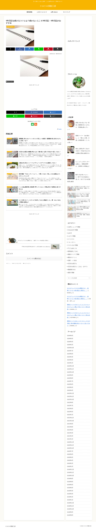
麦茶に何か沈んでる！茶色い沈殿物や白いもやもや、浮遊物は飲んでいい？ (78, 126)
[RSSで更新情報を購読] (35, 124)
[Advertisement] (34, 96)
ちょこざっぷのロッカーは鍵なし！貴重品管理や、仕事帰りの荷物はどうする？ (78, 165)
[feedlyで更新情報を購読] (32, 124)
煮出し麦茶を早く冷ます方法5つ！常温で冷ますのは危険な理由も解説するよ (78, 152)
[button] (57, 49)
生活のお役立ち (10, 81)
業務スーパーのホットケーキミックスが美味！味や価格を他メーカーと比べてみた (78, 323)
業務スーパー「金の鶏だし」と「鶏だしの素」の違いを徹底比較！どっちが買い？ (78, 139)
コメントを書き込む (34, 258)
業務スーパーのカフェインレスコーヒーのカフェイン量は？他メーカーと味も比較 (78, 307)
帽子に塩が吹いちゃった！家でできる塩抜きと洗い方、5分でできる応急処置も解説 (78, 178)
